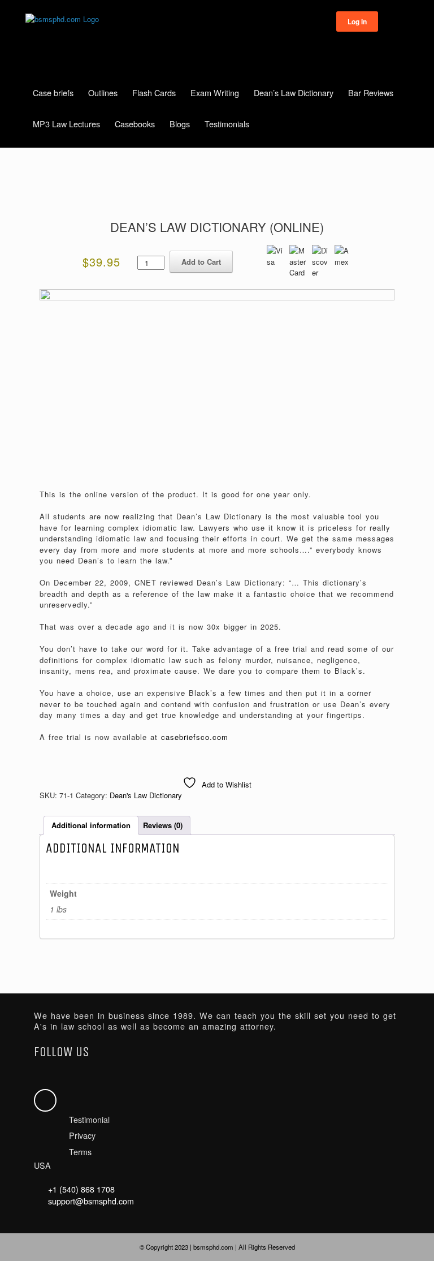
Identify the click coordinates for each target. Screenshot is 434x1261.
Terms (80, 1151)
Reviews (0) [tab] (163, 825)
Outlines (103, 92)
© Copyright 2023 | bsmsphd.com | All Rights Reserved (217, 1246)
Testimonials (227, 124)
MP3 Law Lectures (66, 124)
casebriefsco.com (194, 736)
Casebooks (135, 124)
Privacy (82, 1135)
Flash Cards (154, 92)
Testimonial (89, 1119)
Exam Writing (214, 92)
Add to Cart (201, 261)
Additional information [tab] (91, 825)
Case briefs (53, 92)
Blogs (180, 124)
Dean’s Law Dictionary (293, 92)
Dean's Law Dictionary (146, 795)
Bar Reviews (370, 92)
